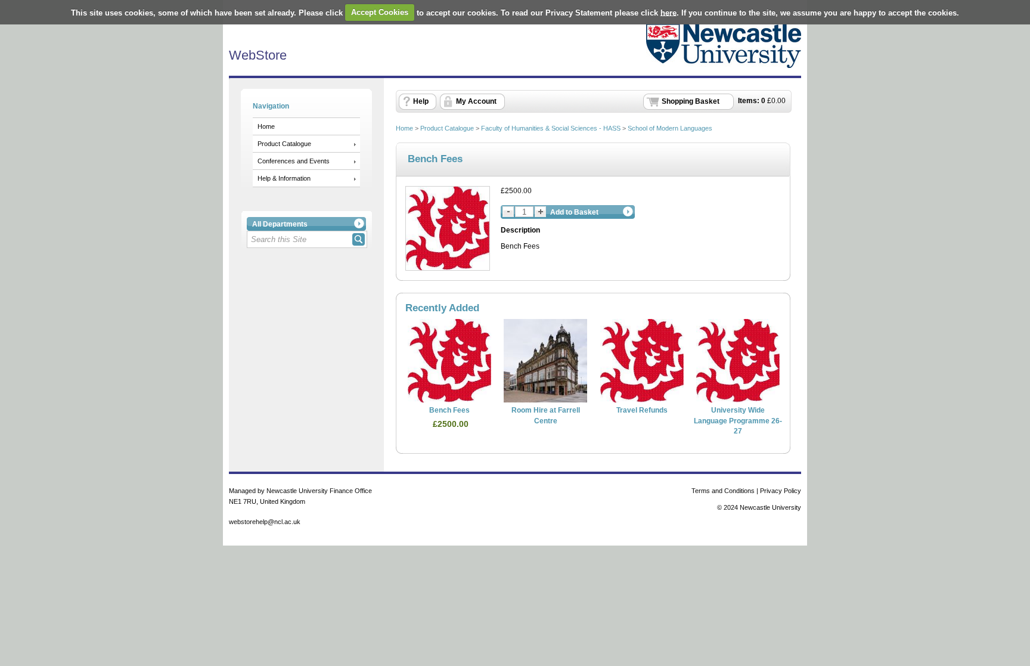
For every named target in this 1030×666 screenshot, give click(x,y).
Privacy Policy (780, 490)
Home (266, 126)
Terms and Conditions (723, 490)
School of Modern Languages (670, 128)
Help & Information (284, 178)
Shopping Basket (690, 101)
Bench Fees (449, 410)
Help (421, 101)
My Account (476, 101)
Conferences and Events (294, 161)
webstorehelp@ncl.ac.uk (264, 521)
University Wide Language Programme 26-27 (738, 420)
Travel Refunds (642, 410)
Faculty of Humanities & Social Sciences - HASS (551, 128)
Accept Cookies (379, 12)
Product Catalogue (284, 143)
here (668, 12)
